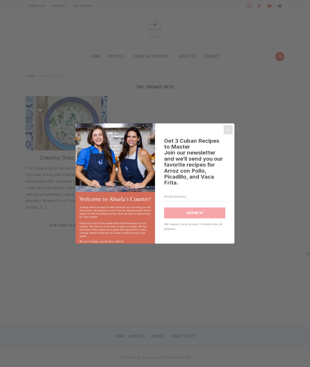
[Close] (228, 129)
